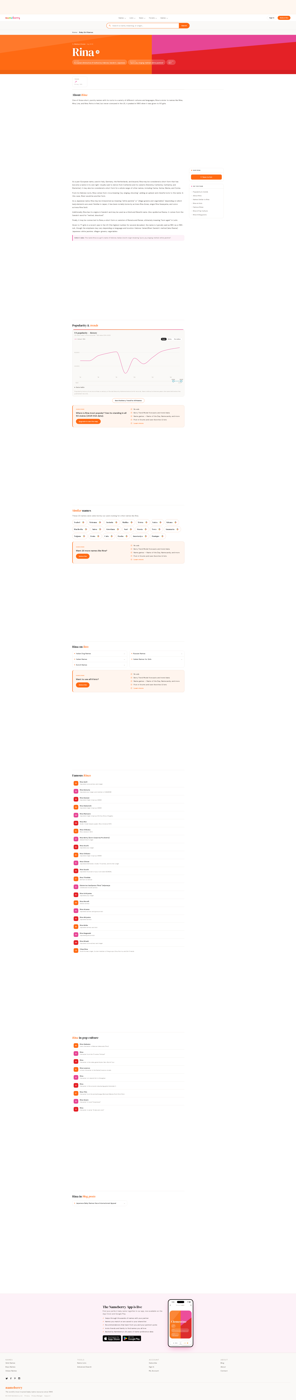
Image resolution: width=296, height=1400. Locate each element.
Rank (163, 339)
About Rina (197, 196)
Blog (222, 1363)
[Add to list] (97, 52)
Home (74, 32)
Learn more (139, 423)
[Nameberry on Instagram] (19, 1378)
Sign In (271, 18)
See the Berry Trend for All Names (128, 401)
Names (121, 18)
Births (170, 339)
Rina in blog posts (200, 215)
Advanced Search (84, 1367)
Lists (131, 18)
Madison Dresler (80, 44)
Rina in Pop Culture (200, 211)
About (223, 1367)
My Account (154, 1371)
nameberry (14, 1387)
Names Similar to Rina (201, 199)
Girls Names (10, 1363)
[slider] (173, 381)
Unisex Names (11, 1371)
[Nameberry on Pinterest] (15, 1378)
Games (163, 18)
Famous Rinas (198, 207)
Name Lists (81, 1363)
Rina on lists (197, 203)
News (141, 18)
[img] (128, 360)
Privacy (27, 1396)
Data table (80, 387)
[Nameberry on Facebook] (11, 1378)
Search (184, 26)
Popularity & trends (200, 192)
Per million (177, 339)
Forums (152, 18)
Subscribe (284, 18)
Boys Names (10, 1367)
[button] (206, 177)
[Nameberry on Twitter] (7, 1378)
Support (47, 1396)
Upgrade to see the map (88, 421)
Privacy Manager (37, 1396)
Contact (224, 1371)
